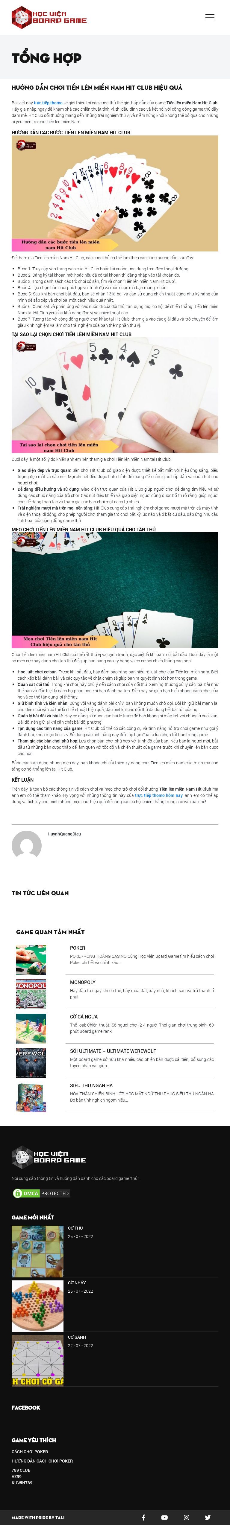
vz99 (17, 1476)
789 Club (21, 1470)
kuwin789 (22, 1483)
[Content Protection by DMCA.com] (42, 1193)
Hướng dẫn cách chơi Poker (42, 1461)
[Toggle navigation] (210, 17)
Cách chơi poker (30, 1451)
